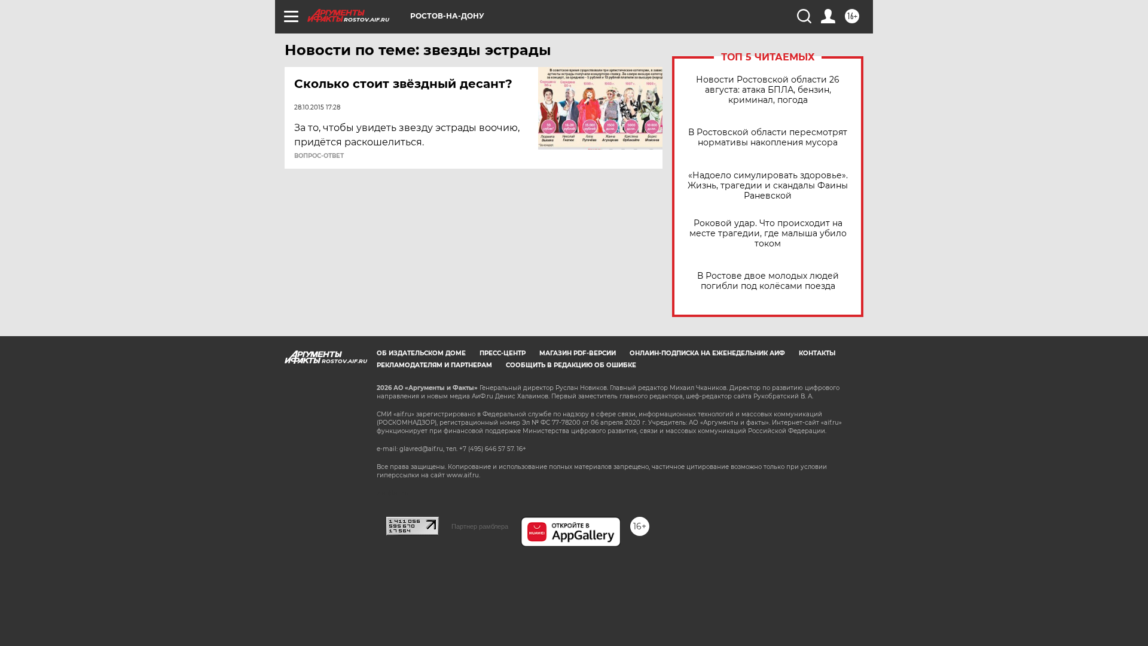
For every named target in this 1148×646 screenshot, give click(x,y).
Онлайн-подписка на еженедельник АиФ (707, 353)
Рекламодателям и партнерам (434, 365)
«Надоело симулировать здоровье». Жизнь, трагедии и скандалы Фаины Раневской (768, 185)
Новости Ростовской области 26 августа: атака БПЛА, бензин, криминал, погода (767, 90)
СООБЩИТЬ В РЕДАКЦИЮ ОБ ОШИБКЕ (571, 365)
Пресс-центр (503, 353)
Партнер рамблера (479, 526)
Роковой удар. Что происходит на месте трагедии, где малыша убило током (768, 233)
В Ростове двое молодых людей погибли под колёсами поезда (768, 281)
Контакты (817, 353)
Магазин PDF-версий (577, 353)
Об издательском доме (421, 353)
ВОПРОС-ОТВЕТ (319, 156)
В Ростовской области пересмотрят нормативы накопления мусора (767, 137)
